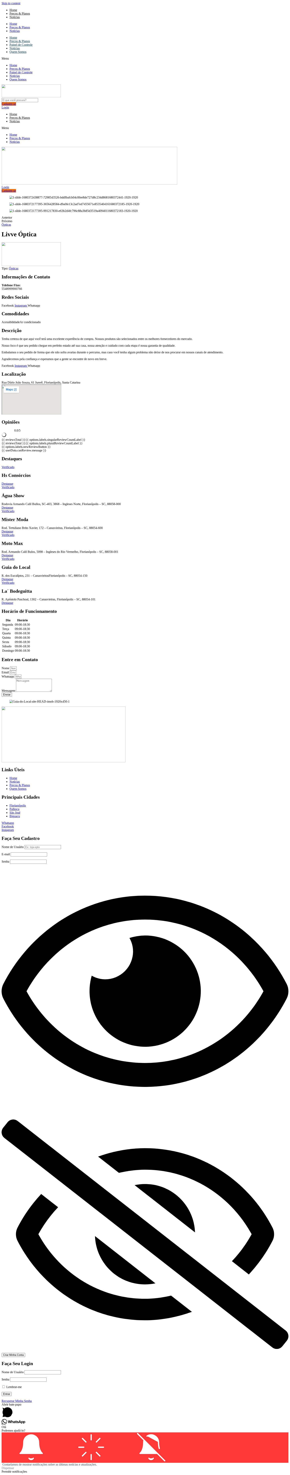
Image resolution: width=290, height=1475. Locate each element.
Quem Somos (17, 51)
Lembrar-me (14, 1387)
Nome (6, 668)
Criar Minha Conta (13, 1354)
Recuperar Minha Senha (17, 1401)
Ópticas (6, 224)
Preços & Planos (19, 13)
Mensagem (9, 690)
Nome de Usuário (13, 847)
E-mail (6, 854)
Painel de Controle (21, 44)
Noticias (14, 17)
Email (6, 672)
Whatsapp (8, 676)
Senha (5, 861)
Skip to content (11, 3)
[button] (145, 58)
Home (13, 10)
